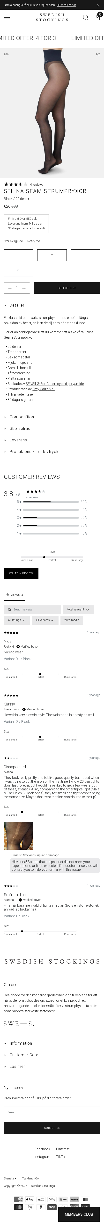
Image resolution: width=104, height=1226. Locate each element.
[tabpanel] (52, 773)
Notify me (33, 241)
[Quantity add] (24, 288)
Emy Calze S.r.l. (43, 389)
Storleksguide (13, 241)
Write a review (21, 573)
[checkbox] (71, 620)
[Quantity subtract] (10, 288)
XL (19, 270)
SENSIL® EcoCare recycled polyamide (55, 384)
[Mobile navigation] (7, 17)
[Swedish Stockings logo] (52, 17)
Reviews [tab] (14, 594)
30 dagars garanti (20, 400)
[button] (52, 501)
